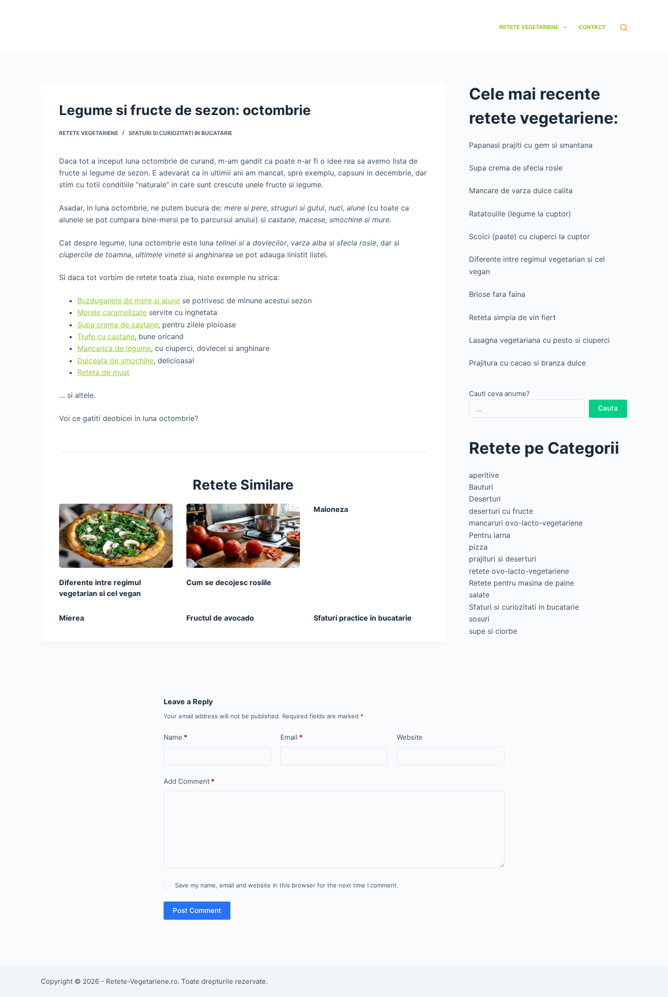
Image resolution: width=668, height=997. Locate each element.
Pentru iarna (489, 535)
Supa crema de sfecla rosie (516, 167)
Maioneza (331, 509)
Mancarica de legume (114, 348)
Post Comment (197, 910)
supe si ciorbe (493, 631)
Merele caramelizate (112, 312)
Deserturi (485, 498)
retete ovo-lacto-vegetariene (519, 571)
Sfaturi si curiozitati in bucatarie (180, 133)
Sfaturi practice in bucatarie (363, 617)
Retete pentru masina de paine (521, 582)
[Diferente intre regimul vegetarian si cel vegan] (116, 536)
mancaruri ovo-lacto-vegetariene (526, 522)
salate (479, 594)
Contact (592, 27)
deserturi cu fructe (501, 511)
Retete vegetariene (528, 27)
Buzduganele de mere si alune (128, 300)
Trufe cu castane (106, 336)
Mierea (71, 617)
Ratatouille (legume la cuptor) (520, 213)
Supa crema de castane (117, 324)
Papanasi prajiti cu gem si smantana (531, 145)
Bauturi (481, 486)
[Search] (623, 27)
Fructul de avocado (220, 617)
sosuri (479, 618)
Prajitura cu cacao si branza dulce (527, 362)
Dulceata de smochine (115, 360)
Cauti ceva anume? (499, 393)
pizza (478, 546)
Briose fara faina (497, 294)
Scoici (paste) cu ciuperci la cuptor (529, 236)
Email (291, 737)
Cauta (608, 408)
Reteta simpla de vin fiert (512, 317)
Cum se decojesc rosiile (228, 582)
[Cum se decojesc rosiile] (243, 536)
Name (175, 737)
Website (410, 737)
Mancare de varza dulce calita (521, 190)
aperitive (484, 475)
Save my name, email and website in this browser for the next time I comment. (287, 885)
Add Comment (189, 781)
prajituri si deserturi (502, 558)
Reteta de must (103, 372)
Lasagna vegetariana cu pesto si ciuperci (539, 340)
